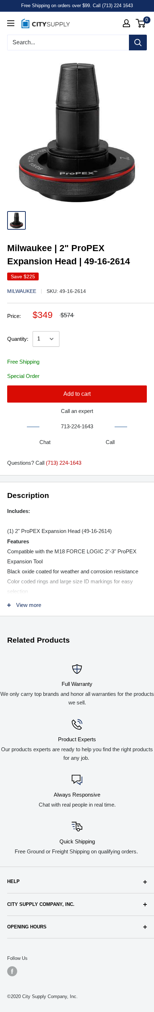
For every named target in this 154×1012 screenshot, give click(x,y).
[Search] (138, 42)
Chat (44, 442)
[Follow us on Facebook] (12, 971)
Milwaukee (21, 291)
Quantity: (17, 339)
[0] (140, 23)
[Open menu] (10, 23)
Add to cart (77, 394)
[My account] (126, 23)
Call (110, 442)
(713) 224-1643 (63, 463)
